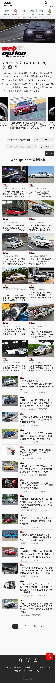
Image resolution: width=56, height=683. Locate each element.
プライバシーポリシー (32, 671)
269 (36, 626)
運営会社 (9, 667)
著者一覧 (18, 667)
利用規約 (18, 671)
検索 (46, 6)
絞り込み (49, 153)
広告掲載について (30, 667)
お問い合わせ (45, 667)
